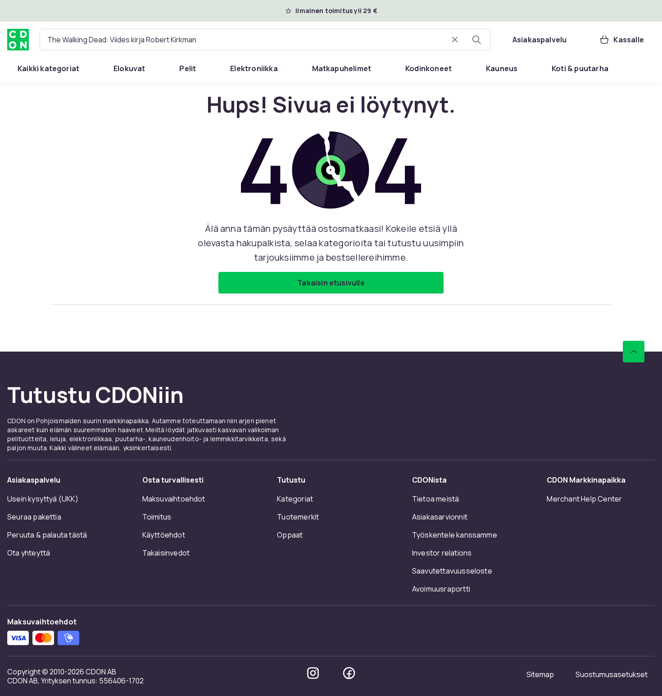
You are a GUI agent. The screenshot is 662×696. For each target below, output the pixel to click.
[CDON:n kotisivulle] (18, 39)
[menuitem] (48, 68)
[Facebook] (349, 673)
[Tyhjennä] (455, 39)
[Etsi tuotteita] (476, 39)
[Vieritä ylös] (633, 351)
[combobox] (265, 39)
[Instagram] (313, 673)
